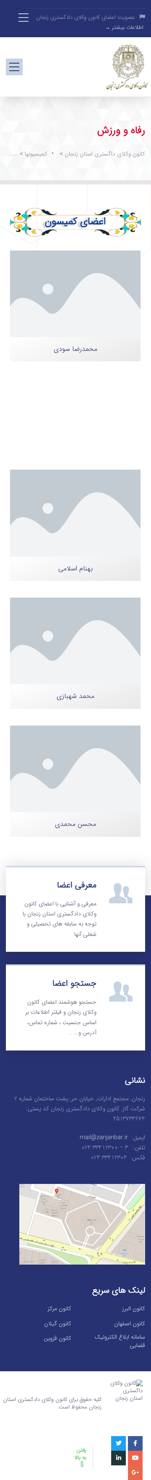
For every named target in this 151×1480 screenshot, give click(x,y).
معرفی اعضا (76, 885)
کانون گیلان (57, 1324)
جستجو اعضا (74, 983)
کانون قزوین (57, 1338)
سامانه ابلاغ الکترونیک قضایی (119, 1341)
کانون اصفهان (129, 1324)
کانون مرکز (59, 1309)
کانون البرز (133, 1309)
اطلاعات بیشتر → (124, 27)
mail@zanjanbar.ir (104, 1137)
